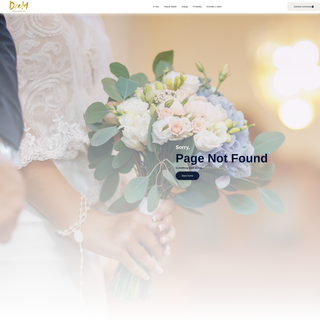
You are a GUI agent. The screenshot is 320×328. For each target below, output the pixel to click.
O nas (156, 6)
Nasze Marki (170, 6)
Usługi (185, 6)
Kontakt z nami (214, 6)
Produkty (197, 6)
